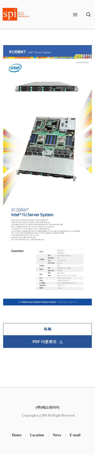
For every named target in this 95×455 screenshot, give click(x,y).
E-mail (75, 435)
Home (16, 435)
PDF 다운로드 (44, 341)
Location (37, 435)
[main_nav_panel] (75, 14)
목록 (47, 329)
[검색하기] (88, 14)
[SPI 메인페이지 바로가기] (16, 14)
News (57, 435)
